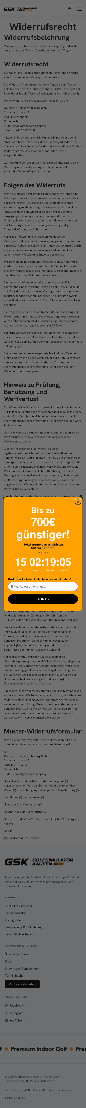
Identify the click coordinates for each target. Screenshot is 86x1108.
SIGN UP (43, 599)
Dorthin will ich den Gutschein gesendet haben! (39, 579)
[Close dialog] (78, 502)
